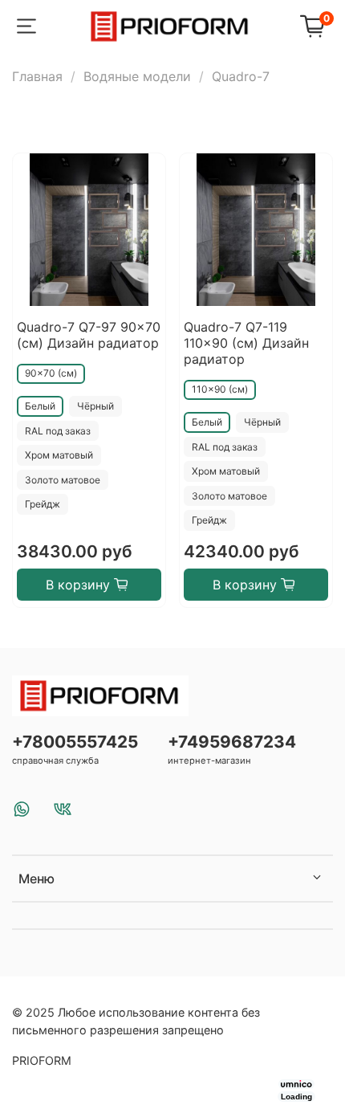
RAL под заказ (58, 431)
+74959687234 (232, 742)
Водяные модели (137, 76)
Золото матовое (62, 480)
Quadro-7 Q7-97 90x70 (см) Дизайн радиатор (88, 335)
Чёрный (95, 406)
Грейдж (42, 504)
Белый (40, 406)
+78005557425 (75, 742)
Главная (37, 76)
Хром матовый (59, 455)
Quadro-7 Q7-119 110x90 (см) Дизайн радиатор (246, 343)
